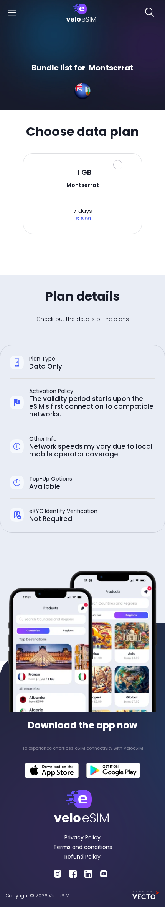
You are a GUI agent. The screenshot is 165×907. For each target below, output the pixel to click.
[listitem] (82, 748)
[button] (12, 13)
